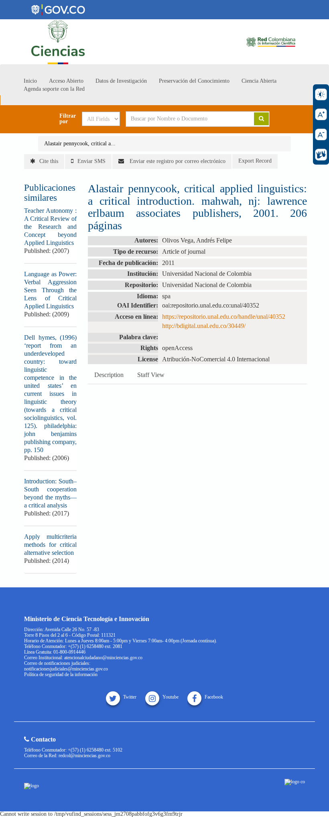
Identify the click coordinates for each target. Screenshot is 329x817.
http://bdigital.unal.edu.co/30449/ (204, 325)
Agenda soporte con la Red (54, 89)
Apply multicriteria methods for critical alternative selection (50, 544)
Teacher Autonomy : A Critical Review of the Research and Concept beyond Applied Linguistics (50, 226)
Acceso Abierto (66, 81)
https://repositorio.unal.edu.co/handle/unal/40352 (223, 316)
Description (109, 374)
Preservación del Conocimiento (194, 81)
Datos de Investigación (121, 81)
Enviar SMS (91, 161)
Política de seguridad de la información (60, 674)
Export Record (255, 161)
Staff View (150, 374)
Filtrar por (67, 118)
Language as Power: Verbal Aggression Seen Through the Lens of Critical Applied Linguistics (50, 290)
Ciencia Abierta (259, 81)
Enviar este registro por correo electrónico (176, 161)
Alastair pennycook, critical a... (80, 144)
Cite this (48, 161)
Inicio (30, 81)
